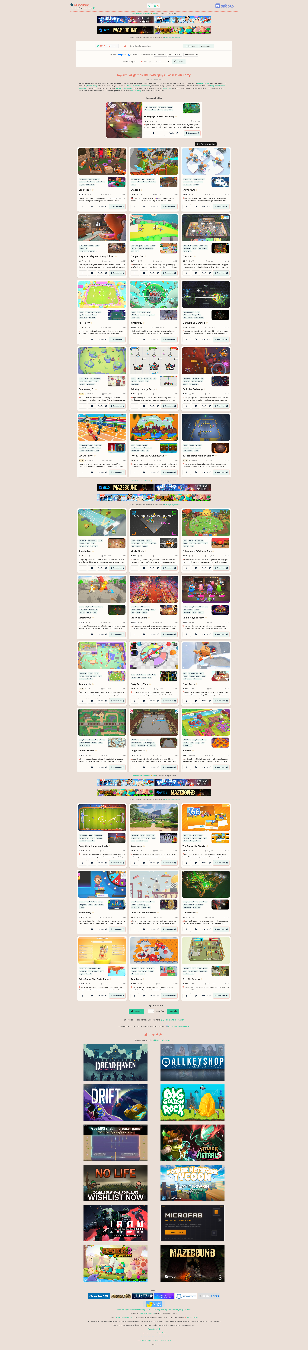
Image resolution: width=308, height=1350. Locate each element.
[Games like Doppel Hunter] (92, 767)
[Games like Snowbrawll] (196, 206)
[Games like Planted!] (196, 767)
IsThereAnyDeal (149, 1314)
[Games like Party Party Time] (144, 701)
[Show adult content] (156, 6)
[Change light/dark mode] (149, 6)
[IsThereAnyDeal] (99, 1296)
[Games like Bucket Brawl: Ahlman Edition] (196, 472)
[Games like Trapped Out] (144, 273)
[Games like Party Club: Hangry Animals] (92, 862)
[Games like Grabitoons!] (92, 206)
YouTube (172, 133)
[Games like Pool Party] (92, 339)
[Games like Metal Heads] (196, 929)
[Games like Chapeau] (144, 206)
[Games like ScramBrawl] (92, 634)
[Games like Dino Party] (144, 995)
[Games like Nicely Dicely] (144, 568)
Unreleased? (134, 55)
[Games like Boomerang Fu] (92, 406)
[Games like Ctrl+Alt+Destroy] (196, 995)
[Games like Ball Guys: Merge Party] (144, 406)
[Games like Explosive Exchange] (196, 406)
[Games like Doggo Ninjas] (144, 767)
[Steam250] (121, 1296)
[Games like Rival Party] (144, 339)
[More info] (153, 133)
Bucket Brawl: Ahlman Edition (138, 86)
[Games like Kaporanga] (144, 862)
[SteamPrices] (186, 1296)
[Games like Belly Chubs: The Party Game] (92, 995)
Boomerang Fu (203, 83)
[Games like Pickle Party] (92, 929)
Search (180, 62)
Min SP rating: (128, 61)
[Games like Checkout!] (196, 273)
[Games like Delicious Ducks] (144, 634)
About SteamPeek (154, 1329)
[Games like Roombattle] (92, 701)
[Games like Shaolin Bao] (92, 568)
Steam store (192, 133)
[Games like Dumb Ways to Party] (196, 634)
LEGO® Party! (92, 86)
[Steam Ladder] (209, 1296)
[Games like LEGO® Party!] (92, 472)
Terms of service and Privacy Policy (154, 1333)
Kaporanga (167, 88)
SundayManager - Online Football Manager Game (134, 1310)
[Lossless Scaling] (154, 1304)
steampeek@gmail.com (173, 37)
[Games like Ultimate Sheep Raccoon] (144, 929)
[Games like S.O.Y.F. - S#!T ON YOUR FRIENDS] (144, 472)
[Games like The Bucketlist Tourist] (196, 862)
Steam (141, 1314)
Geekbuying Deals (158, 1310)
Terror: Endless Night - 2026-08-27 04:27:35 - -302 (154, 1341)
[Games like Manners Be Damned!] (196, 339)
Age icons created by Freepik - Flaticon (178, 1310)
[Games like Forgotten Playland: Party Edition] (92, 273)
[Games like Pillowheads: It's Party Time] (196, 568)
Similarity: (113, 55)
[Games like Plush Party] (196, 701)
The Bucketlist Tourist (124, 88)
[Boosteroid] (164, 1296)
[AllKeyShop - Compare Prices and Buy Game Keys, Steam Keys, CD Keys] (142, 1296)
